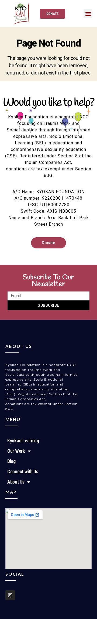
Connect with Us (22, 471)
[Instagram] (10, 595)
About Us (16, 482)
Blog (11, 461)
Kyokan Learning (23, 440)
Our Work (16, 451)
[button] (88, 13)
